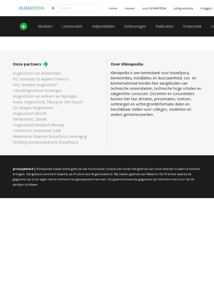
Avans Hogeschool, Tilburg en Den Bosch (48, 101)
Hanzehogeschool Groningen (37, 90)
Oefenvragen (135, 26)
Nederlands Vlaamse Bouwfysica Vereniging (50, 136)
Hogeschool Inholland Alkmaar (38, 124)
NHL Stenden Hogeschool (35, 84)
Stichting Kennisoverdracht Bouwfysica (45, 142)
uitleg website (183, 8)
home (113, 8)
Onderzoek (192, 26)
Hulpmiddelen (103, 26)
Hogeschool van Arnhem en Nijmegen (45, 96)
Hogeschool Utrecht (30, 113)
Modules (45, 26)
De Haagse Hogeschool (33, 107)
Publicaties (165, 26)
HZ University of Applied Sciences (41, 78)
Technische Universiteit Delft (37, 130)
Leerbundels (72, 26)
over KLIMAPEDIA (154, 8)
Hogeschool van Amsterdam (37, 73)
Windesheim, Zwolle (30, 119)
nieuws (130, 8)
